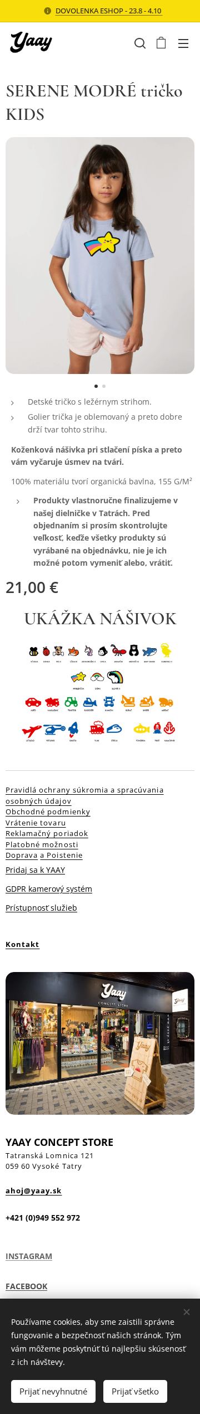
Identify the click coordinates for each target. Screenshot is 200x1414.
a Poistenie (61, 855)
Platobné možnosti (42, 844)
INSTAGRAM (29, 1256)
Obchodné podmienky (48, 811)
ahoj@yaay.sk (34, 1190)
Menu (183, 43)
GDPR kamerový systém (49, 888)
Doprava (22, 855)
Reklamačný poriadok (47, 833)
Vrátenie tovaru (36, 823)
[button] (139, 43)
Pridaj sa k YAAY (35, 869)
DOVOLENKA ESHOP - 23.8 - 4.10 (109, 11)
